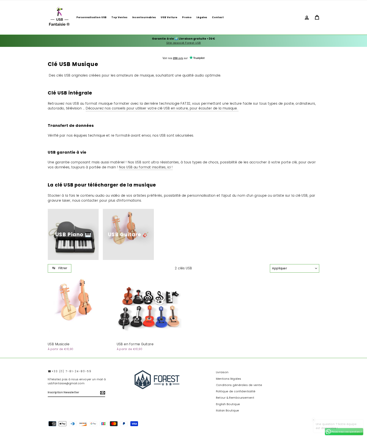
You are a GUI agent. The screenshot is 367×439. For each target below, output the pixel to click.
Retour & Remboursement (235, 398)
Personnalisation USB (91, 17)
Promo (187, 17)
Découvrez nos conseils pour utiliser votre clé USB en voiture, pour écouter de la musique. (162, 108)
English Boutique (228, 404)
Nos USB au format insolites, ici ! (146, 167)
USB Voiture (169, 17)
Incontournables (144, 17)
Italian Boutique (227, 410)
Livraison (222, 372)
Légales (201, 17)
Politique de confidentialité (236, 391)
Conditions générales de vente (239, 385)
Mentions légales (228, 379)
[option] (183, 41)
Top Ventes (119, 17)
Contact (218, 17)
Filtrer (62, 268)
